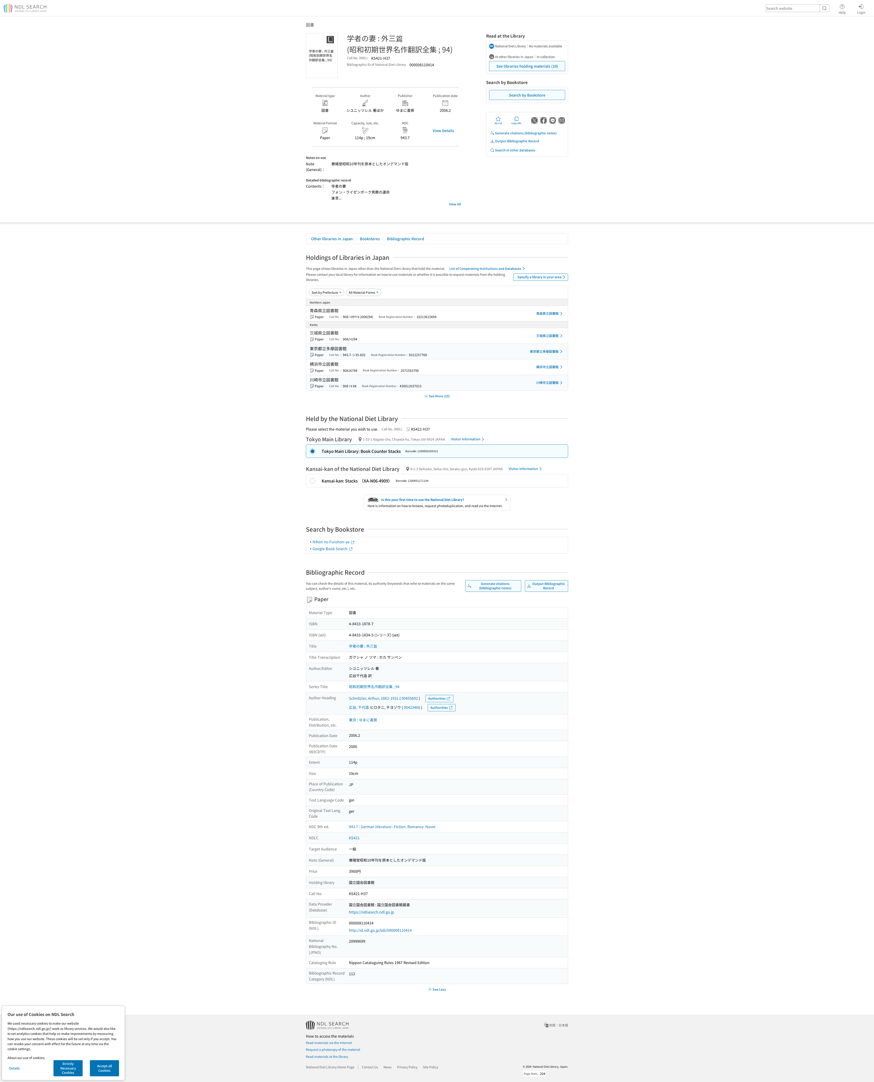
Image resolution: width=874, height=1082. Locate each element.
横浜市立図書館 (547, 367)
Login (861, 12)
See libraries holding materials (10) (527, 66)
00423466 (412, 707)
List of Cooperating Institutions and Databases (485, 268)
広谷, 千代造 (359, 707)
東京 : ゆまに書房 (363, 719)
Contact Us (370, 1067)
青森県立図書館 (547, 313)
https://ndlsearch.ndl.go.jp (371, 912)
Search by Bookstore (527, 95)
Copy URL (516, 123)
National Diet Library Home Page (330, 1067)
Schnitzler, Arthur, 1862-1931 (374, 698)
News (388, 1067)
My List (498, 123)
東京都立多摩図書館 (544, 351)
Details (14, 1068)
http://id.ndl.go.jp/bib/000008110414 (380, 930)
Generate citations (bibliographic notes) (526, 133)
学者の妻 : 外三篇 (363, 646)
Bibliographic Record (405, 238)
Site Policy (430, 1067)
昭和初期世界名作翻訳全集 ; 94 (374, 686)
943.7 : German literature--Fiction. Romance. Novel (392, 826)
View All (455, 204)
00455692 (409, 698)
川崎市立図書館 (547, 382)
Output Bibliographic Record (517, 141)
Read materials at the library (327, 1056)
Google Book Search (330, 548)
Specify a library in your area (539, 277)
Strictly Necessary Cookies (68, 1068)
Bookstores (370, 238)
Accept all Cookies (104, 1068)
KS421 (354, 837)
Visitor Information (465, 439)
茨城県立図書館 (547, 335)
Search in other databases (515, 150)
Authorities (437, 698)
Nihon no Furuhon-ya (331, 541)
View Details (443, 130)
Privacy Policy (407, 1067)
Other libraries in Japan (332, 238)
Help (842, 12)
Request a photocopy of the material (333, 1049)
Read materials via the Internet (329, 1042)
